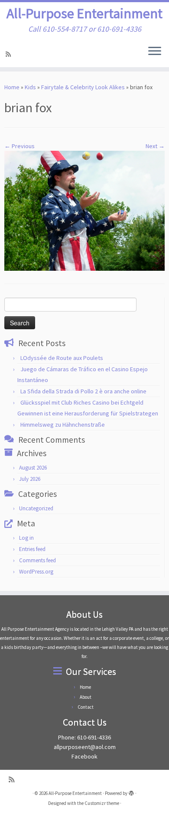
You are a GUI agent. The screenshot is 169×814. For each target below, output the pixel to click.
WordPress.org (36, 571)
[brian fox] (84, 210)
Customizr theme (101, 803)
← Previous (19, 146)
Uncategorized (36, 508)
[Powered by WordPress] (131, 791)
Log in (26, 538)
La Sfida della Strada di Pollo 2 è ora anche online (83, 391)
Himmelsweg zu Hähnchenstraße (62, 424)
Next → (155, 146)
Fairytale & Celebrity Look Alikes (83, 87)
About (85, 697)
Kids (30, 87)
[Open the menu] (154, 51)
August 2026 (33, 467)
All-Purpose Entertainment (84, 13)
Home (12, 87)
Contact (86, 707)
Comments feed (37, 560)
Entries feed (32, 549)
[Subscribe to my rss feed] (9, 54)
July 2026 (29, 479)
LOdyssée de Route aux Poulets (61, 358)
